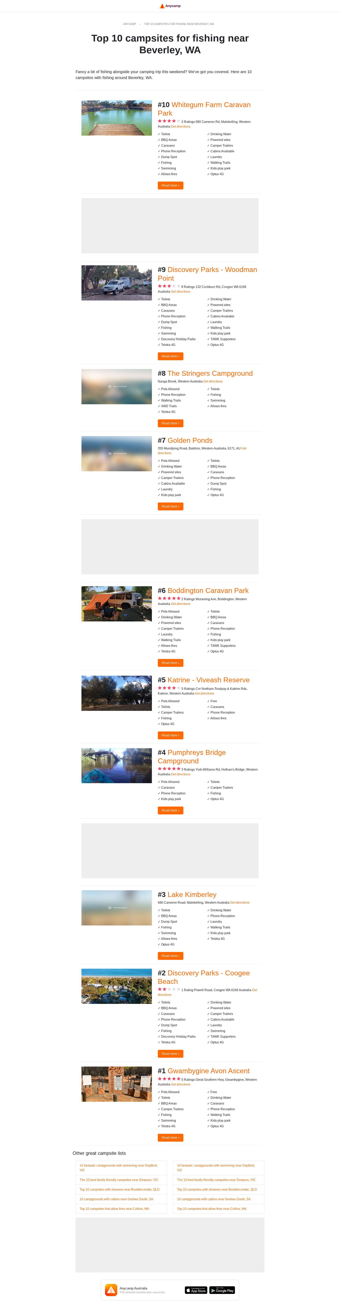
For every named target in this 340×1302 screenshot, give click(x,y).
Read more (170, 185)
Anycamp (129, 24)
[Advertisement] (170, 225)
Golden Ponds (190, 440)
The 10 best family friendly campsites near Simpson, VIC (119, 1180)
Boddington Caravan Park (208, 590)
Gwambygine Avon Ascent (209, 1071)
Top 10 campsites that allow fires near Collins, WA (114, 1208)
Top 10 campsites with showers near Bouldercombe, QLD (120, 1189)
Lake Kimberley (192, 894)
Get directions (180, 126)
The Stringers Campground (210, 373)
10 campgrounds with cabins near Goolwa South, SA (116, 1199)
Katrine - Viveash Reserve (209, 680)
